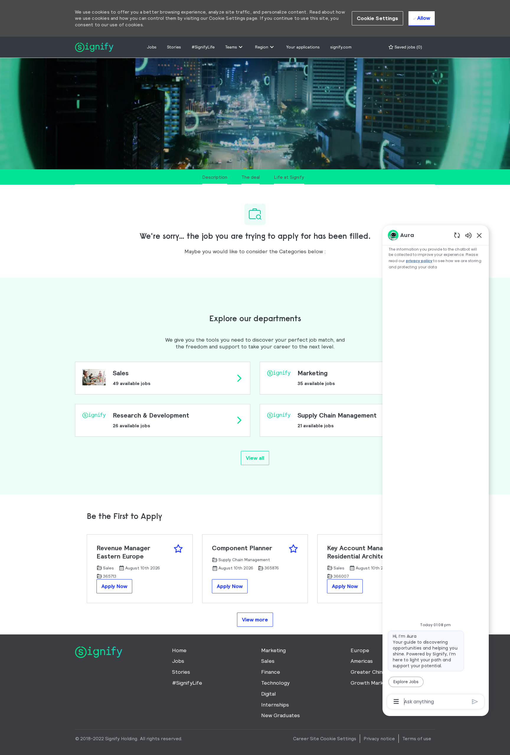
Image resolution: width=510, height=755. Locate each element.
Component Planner (242, 548)
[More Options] (396, 701)
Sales (267, 661)
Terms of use (416, 738)
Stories (174, 47)
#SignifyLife (203, 47)
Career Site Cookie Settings (324, 738)
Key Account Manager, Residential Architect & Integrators (362, 552)
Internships (275, 705)
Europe (360, 650)
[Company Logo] (94, 46)
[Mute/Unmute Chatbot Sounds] (468, 235)
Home (179, 650)
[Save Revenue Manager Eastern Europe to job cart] (178, 548)
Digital (268, 694)
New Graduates (280, 715)
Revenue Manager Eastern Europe (123, 552)
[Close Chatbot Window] (479, 235)
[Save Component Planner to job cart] (293, 548)
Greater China (368, 672)
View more (255, 619)
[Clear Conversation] (457, 235)
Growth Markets (371, 683)
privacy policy (419, 260)
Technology (275, 683)
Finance (270, 672)
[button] (377, 18)
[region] (435, 468)
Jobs (151, 47)
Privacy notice (379, 738)
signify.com (341, 47)
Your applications (303, 47)
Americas (362, 661)
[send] (475, 701)
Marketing (273, 650)
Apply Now (114, 586)
